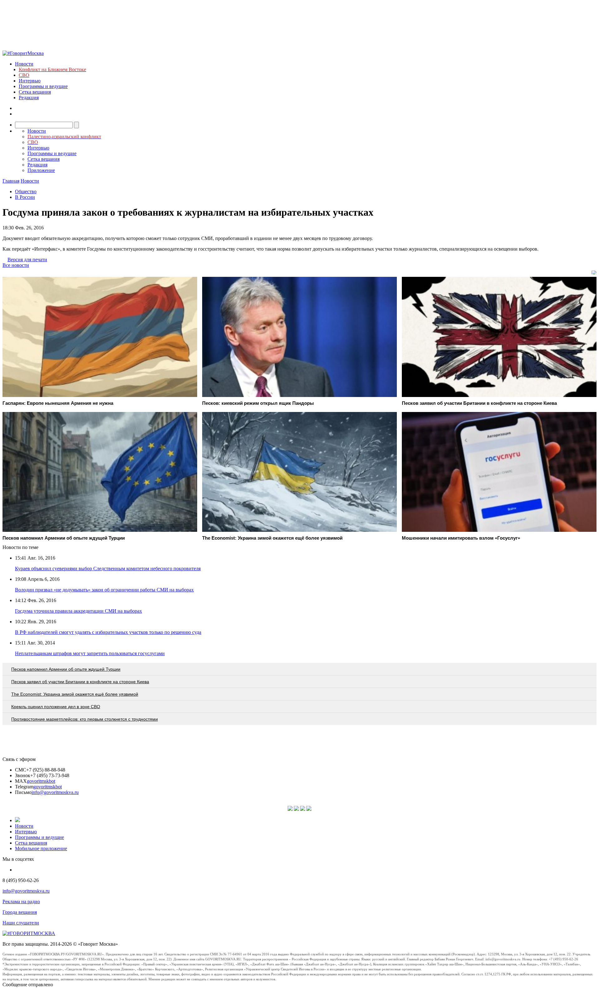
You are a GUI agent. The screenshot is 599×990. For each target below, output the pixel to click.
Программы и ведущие (43, 86)
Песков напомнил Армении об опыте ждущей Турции (65, 669)
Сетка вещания (35, 92)
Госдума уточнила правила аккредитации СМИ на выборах (78, 611)
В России (25, 197)
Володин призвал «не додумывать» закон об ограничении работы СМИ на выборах (104, 589)
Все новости (15, 265)
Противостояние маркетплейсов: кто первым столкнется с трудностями (84, 719)
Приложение (41, 170)
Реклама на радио (21, 901)
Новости (24, 63)
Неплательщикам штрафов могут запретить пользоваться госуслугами (90, 653)
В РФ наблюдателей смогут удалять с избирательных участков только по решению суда (108, 632)
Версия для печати (27, 259)
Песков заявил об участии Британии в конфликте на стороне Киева (80, 681)
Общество (26, 191)
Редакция (29, 97)
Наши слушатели (20, 922)
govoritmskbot (41, 781)
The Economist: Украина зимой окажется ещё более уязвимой (74, 694)
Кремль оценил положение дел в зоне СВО (55, 706)
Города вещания (19, 912)
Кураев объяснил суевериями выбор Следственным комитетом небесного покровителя (108, 568)
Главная (10, 181)
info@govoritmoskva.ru (55, 792)
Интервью (30, 80)
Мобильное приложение (41, 848)
